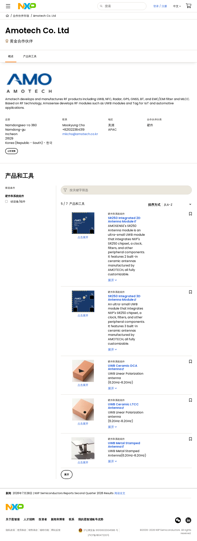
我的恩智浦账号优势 (91, 519)
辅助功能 (44, 530)
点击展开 (83, 237)
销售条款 (33, 530)
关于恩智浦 (13, 519)
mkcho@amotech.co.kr (80, 134)
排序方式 (154, 205)
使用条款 (21, 530)
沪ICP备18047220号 (98, 535)
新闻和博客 (58, 519)
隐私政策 (10, 530)
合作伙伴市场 (21, 16)
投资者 (43, 519)
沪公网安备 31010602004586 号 (100, 530)
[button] (177, 6)
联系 (71, 519)
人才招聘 (29, 519)
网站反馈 (55, 530)
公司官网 (12, 151)
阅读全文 (119, 493)
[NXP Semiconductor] (27, 6)
